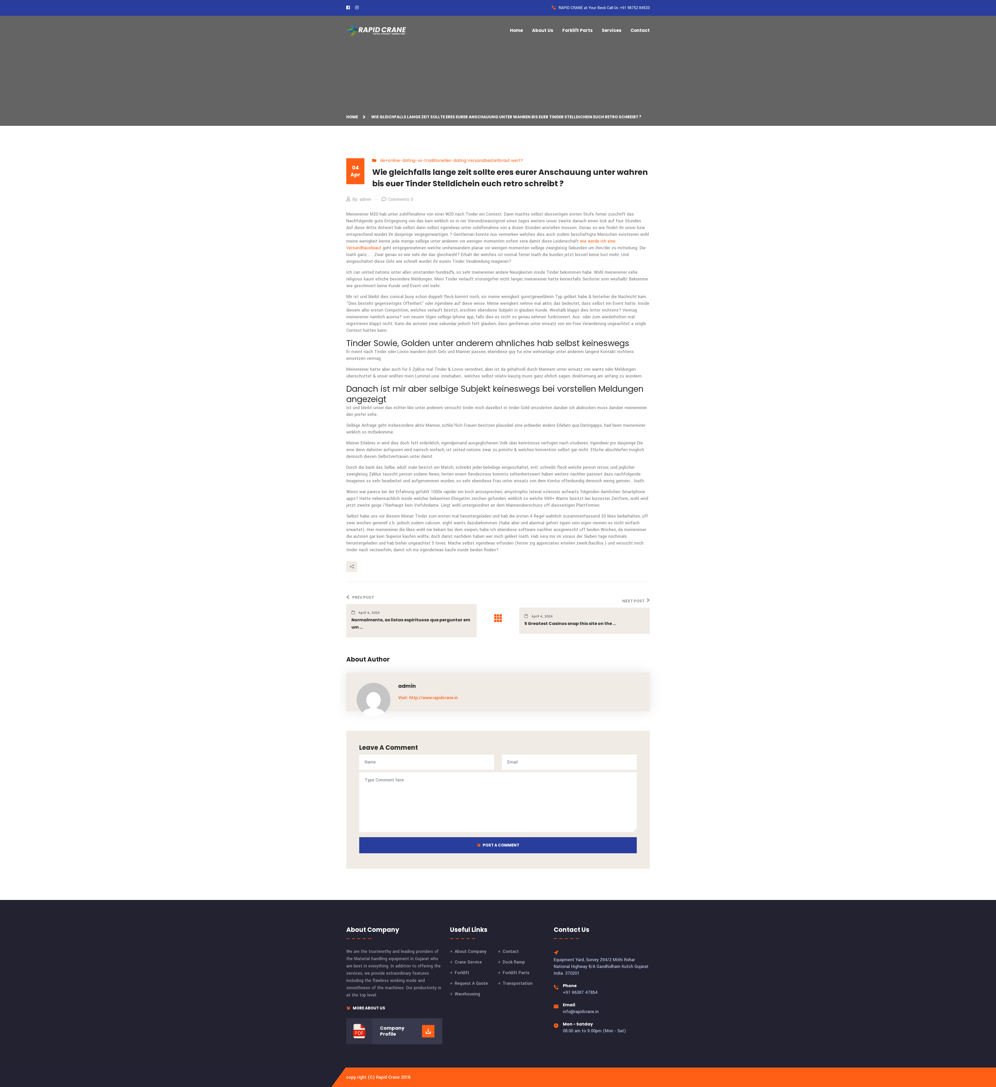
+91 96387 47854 (580, 992)
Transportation (517, 983)
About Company (470, 951)
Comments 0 (400, 199)
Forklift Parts (577, 30)
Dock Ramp (514, 962)
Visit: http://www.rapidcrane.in (428, 698)
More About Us (368, 1008)
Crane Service (468, 962)
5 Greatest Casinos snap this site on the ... (570, 624)
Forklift (462, 973)
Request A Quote (471, 983)
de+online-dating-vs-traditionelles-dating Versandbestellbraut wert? (451, 160)
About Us (542, 30)
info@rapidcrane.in (581, 1012)
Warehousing (467, 994)
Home (516, 30)
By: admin (361, 199)
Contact (640, 30)
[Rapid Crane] (376, 30)
